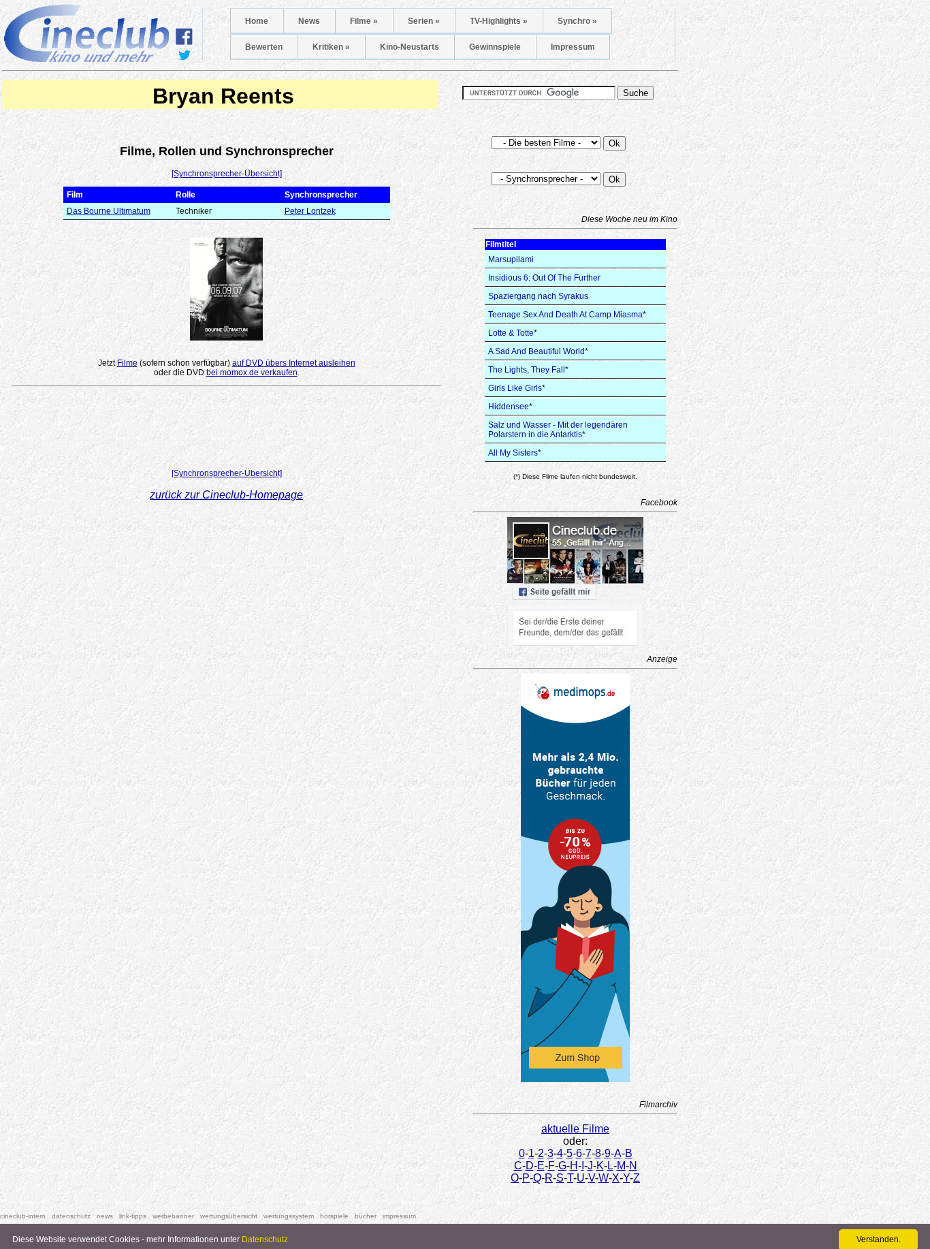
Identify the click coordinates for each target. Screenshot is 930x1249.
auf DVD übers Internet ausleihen (293, 363)
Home (256, 21)
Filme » (364, 21)
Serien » (424, 21)
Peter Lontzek (310, 211)
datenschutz (71, 1216)
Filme (127, 363)
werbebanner (173, 1216)
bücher (365, 1216)
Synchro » (577, 21)
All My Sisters (513, 453)
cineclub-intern (23, 1216)
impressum (399, 1216)
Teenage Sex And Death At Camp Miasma (565, 314)
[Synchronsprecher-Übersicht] (227, 173)
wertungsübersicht (228, 1216)
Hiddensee (508, 406)
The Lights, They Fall (526, 370)
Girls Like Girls (515, 388)
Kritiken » (331, 47)
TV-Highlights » (499, 21)
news (105, 1216)
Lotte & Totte (511, 333)
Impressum (573, 47)
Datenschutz (265, 1239)
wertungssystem (288, 1216)
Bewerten (264, 47)
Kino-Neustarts (409, 47)
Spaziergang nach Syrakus (538, 296)
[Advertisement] (226, 430)
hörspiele (334, 1216)
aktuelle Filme (575, 1129)
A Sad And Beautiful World (536, 351)
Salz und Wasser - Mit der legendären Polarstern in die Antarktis (558, 429)
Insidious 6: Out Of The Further (544, 278)
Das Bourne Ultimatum (108, 211)
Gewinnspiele (495, 47)
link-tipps (132, 1216)
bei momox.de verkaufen (252, 372)
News (309, 21)
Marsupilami (511, 259)
